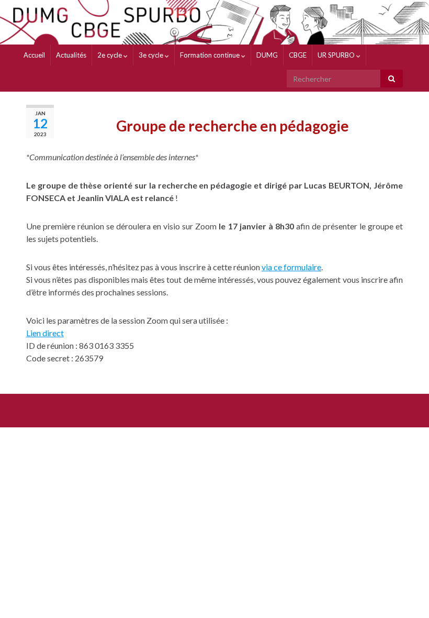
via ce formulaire (291, 267)
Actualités (71, 55)
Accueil (34, 55)
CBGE (298, 55)
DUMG (267, 55)
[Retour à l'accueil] (214, 22)
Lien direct (45, 333)
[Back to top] (405, 594)
